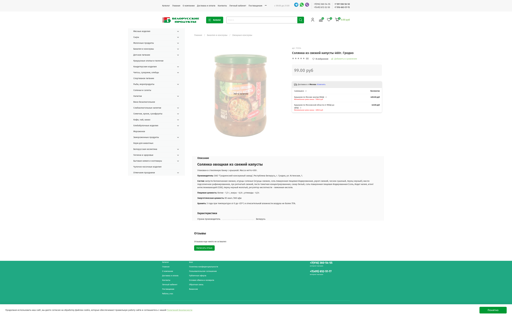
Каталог (166, 5)
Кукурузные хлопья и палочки (148, 60)
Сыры (136, 37)
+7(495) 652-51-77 (321, 271)
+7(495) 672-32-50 (322, 7)
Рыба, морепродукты (143, 84)
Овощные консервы (242, 35)
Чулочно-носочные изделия (147, 166)
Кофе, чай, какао (141, 119)
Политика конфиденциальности (203, 267)
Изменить (321, 84)
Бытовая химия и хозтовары (147, 161)
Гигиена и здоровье (143, 155)
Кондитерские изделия (145, 66)
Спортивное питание (143, 78)
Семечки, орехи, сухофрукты (147, 113)
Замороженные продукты (146, 137)
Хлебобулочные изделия (145, 125)
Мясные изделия (141, 31)
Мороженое (139, 131)
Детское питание (141, 55)
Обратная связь (196, 284)
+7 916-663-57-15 (342, 7)
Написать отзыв (204, 248)
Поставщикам (255, 5)
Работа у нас (167, 294)
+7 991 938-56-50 (342, 4)
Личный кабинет (237, 5)
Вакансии (193, 289)
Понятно (493, 310)
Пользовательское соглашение (203, 271)
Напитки (137, 96)
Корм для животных (143, 143)
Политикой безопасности (179, 310)
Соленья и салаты (142, 90)
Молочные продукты (143, 43)
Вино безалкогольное (144, 102)
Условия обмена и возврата (201, 280)
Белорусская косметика (145, 149)
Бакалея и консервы (217, 35)
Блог (191, 262)
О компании (189, 5)
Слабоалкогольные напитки (147, 108)
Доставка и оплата (206, 5)
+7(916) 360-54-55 (322, 4)
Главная (176, 5)
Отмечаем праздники (144, 172)
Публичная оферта (197, 276)
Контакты (222, 5)
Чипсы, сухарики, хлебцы (146, 72)
